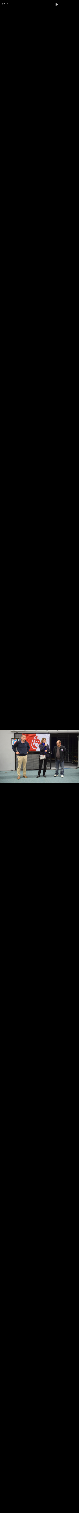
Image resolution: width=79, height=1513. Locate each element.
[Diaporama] (56, 4)
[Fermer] (74, 4)
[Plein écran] (65, 4)
